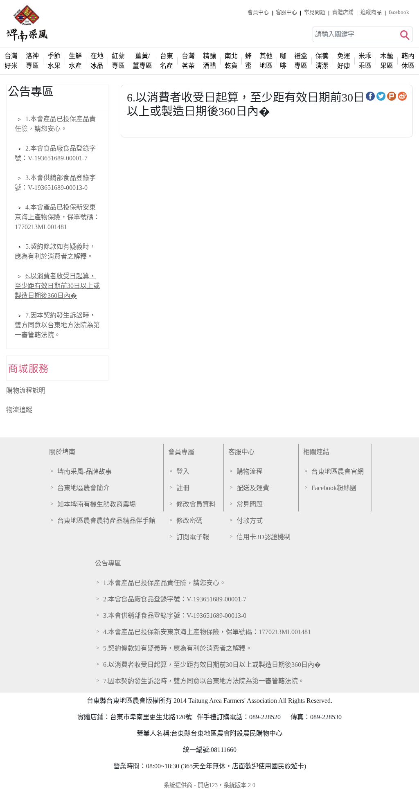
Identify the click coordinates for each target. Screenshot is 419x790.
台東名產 (166, 60)
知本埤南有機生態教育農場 (96, 504)
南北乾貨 (231, 60)
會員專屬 (181, 451)
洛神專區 (32, 60)
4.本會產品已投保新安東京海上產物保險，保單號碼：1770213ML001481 (57, 217)
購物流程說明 (25, 390)
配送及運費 (253, 487)
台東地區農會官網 (337, 471)
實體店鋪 (343, 12)
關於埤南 (62, 451)
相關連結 (316, 451)
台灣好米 (11, 60)
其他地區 (266, 60)
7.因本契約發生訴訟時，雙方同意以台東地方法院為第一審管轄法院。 (57, 325)
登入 (182, 471)
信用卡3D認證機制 (264, 536)
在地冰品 (97, 60)
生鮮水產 (75, 60)
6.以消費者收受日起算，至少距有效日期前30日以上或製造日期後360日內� (57, 285)
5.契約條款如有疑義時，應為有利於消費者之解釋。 (177, 648)
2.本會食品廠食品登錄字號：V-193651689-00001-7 (174, 599)
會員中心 (258, 12)
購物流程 (250, 471)
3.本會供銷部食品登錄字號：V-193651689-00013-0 (174, 615)
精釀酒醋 (209, 60)
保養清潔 (322, 60)
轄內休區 (407, 60)
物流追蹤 (19, 409)
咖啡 (283, 60)
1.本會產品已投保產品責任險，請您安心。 (164, 582)
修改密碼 (189, 520)
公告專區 (108, 563)
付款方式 (250, 520)
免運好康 (343, 60)
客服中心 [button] (286, 12)
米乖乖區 (365, 60)
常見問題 (314, 12)
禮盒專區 (300, 60)
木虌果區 (386, 60)
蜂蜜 (248, 60)
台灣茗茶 (188, 60)
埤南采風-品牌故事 (84, 471)
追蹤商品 (371, 12)
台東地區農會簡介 (83, 487)
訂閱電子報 (192, 536)
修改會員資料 (196, 504)
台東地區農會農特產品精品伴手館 (106, 520)
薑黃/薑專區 (142, 60)
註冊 (182, 487)
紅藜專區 (118, 60)
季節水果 (54, 60)
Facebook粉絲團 (333, 487)
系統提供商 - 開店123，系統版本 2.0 (209, 785)
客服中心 (241, 451)
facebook (399, 12)
